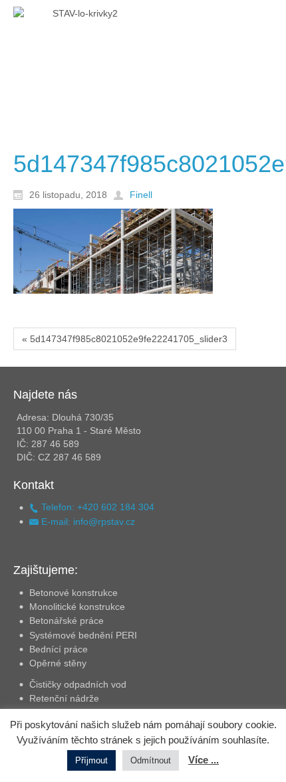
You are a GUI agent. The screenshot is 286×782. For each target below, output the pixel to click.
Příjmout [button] (91, 760)
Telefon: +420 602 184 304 (96, 507)
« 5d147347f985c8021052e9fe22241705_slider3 (124, 339)
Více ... (203, 759)
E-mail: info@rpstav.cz (87, 521)
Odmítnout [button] (150, 760)
